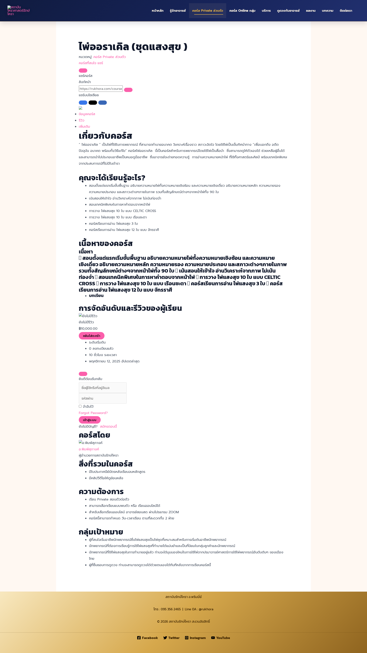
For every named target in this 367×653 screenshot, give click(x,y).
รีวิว (81, 120)
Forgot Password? (93, 413)
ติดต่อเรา (346, 10)
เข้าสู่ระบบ (89, 419)
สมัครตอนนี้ (108, 426)
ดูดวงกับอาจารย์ (288, 10)
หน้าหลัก (158, 10)
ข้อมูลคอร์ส (87, 114)
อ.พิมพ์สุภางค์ (89, 449)
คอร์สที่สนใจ (88, 63)
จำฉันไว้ (88, 406)
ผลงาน (311, 10)
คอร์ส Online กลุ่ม (242, 10)
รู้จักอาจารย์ (178, 10)
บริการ (266, 10)
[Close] (83, 70)
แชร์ (100, 63)
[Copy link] (128, 90)
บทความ (327, 10)
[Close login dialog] (83, 374)
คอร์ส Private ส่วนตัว (207, 10)
